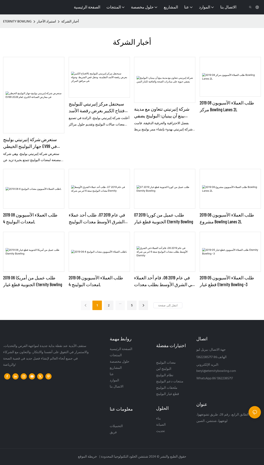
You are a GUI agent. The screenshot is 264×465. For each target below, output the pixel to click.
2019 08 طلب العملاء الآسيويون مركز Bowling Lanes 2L (227, 106)
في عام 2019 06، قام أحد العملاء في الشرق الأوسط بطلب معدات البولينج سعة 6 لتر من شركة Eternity (164, 281)
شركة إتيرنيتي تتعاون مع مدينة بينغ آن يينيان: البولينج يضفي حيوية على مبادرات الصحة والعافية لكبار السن (161, 112)
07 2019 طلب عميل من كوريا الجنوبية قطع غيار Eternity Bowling (163, 218)
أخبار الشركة (70, 21)
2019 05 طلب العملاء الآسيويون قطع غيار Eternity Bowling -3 (227, 281)
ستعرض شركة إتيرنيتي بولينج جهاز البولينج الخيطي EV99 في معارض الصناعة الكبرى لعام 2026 (33, 143)
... (120, 303)
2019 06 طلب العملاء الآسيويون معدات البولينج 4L (96, 281)
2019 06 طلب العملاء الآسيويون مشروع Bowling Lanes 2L (227, 218)
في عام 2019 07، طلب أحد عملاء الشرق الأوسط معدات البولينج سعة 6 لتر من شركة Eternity (97, 218)
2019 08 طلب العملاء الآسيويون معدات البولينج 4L (30, 218)
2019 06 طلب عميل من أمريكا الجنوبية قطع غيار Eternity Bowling (32, 281)
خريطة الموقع (88, 456)
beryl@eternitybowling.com (216, 371)
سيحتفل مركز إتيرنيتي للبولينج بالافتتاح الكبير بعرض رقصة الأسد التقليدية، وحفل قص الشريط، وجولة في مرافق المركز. (99, 107)
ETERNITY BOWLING (17, 21)
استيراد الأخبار (46, 21)
